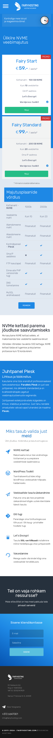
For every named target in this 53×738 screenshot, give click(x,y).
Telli (26, 110)
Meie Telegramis (14, 707)
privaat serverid (26, 605)
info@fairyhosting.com (12, 718)
